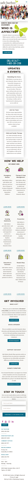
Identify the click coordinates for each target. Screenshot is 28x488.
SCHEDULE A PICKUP (14, 384)
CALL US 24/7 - (14, 62)
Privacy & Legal (14, 477)
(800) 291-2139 (5, 431)
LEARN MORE (14, 363)
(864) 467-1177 (5, 443)
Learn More (7, 46)
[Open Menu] (26, 1)
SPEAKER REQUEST (14, 340)
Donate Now (14, 320)
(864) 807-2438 (5, 438)
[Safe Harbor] (9, 2)
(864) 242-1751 (5, 457)
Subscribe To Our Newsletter (14, 414)
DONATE (4, 424)
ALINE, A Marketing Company (16, 479)
